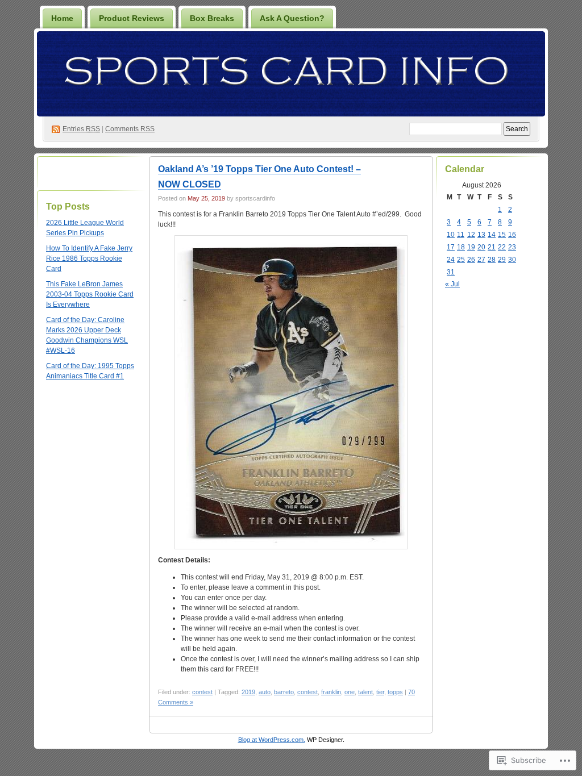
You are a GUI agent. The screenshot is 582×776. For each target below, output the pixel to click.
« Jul (452, 284)
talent (365, 692)
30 (512, 260)
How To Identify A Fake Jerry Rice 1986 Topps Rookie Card (89, 258)
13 (481, 235)
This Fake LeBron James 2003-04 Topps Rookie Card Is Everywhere (90, 294)
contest (202, 692)
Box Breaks (212, 18)
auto (265, 692)
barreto (284, 692)
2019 (248, 692)
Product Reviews (131, 18)
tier (380, 692)
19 (471, 247)
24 (451, 260)
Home (62, 18)
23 (512, 247)
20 (481, 247)
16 (512, 235)
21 (492, 247)
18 (461, 247)
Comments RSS (130, 129)
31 (451, 272)
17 (451, 247)
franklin (331, 692)
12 (471, 235)
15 (502, 235)
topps (395, 692)
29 (502, 260)
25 (461, 260)
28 (492, 260)
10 (451, 235)
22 (502, 247)
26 (471, 260)
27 (481, 260)
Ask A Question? (292, 18)
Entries (81, 129)
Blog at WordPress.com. (271, 739)
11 (460, 235)
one (349, 692)
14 (492, 235)
